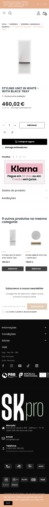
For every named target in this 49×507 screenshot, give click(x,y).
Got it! (8, 503)
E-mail (24, 157)
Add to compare (12, 132)
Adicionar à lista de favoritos (5, 132)
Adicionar (32, 125)
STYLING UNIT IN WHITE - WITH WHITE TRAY (12, 256)
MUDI (4, 251)
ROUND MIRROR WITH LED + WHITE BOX (36, 256)
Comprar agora (26, 141)
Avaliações (9, 198)
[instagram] (11, 366)
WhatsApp (20, 157)
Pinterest (17, 157)
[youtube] (19, 366)
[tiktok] (28, 366)
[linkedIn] (36, 366)
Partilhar (13, 157)
